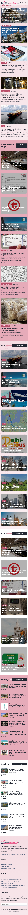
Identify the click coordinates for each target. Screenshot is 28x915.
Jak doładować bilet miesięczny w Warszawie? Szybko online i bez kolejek (14, 209)
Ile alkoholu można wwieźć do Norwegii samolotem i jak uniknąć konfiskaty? (17, 695)
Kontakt (22, 854)
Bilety (3, 250)
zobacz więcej (22, 145)
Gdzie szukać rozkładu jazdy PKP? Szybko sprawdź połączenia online (12, 189)
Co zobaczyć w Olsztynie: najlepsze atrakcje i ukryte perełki (17, 816)
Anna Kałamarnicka (6, 864)
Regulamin (12, 854)
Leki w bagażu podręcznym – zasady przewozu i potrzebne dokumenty (12, 66)
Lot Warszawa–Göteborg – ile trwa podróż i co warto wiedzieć (14, 428)
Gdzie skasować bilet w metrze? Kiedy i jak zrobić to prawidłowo (12, 610)
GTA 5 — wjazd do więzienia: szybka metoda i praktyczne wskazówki (17, 686)
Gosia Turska (5, 866)
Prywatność (4, 854)
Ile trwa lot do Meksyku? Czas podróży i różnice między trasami (13, 226)
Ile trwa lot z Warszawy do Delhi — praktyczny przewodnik (13, 449)
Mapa (17, 854)
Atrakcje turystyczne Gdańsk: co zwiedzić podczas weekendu (15, 827)
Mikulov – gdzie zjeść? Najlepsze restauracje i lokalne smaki (13, 30)
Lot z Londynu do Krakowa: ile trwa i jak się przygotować (13, 522)
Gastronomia (7, 5)
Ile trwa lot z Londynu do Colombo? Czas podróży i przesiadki (14, 129)
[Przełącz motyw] (25, 2)
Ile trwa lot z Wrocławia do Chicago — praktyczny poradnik (13, 505)
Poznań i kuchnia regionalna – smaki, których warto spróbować (12, 329)
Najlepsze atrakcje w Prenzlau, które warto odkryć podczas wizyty (16, 793)
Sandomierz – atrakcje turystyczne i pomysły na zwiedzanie (16, 770)
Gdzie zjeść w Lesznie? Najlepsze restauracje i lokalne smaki (11, 94)
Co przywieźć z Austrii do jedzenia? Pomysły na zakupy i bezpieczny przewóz (13, 10)
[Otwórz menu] (20, 2)
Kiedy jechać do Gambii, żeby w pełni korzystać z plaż (18, 714)
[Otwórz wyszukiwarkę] (23, 2)
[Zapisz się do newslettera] (25, 904)
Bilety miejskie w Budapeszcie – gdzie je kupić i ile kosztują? (14, 640)
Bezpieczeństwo (6, 284)
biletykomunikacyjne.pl (14, 909)
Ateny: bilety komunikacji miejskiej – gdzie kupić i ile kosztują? (12, 165)
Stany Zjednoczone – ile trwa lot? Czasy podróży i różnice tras (13, 402)
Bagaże (4, 62)
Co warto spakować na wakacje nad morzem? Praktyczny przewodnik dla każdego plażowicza (17, 734)
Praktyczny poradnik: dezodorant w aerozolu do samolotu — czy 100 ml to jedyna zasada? (17, 706)
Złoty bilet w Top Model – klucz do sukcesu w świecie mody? (17, 752)
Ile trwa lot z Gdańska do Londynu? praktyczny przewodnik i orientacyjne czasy (14, 466)
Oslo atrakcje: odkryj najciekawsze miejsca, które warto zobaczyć (17, 782)
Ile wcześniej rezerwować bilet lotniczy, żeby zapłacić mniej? (13, 254)
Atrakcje (3, 776)
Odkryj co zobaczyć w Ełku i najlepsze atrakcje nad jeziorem (17, 804)
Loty (3, 126)
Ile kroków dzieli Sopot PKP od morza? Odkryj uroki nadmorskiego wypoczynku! (17, 723)
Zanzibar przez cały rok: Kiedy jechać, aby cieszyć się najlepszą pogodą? (18, 742)
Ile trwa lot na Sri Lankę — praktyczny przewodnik (11, 487)
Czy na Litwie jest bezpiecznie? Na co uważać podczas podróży (12, 287)
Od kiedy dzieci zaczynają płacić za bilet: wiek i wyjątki (14, 668)
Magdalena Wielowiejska (8, 868)
